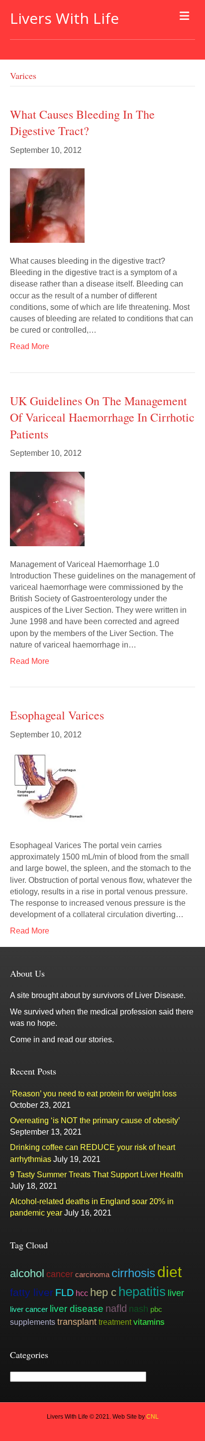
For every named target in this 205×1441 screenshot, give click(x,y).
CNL (152, 1416)
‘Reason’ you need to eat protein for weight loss (93, 1093)
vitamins (149, 1322)
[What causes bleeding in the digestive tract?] (47, 205)
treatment (115, 1321)
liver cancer (29, 1309)
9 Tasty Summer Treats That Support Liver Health (96, 1174)
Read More (29, 346)
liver (176, 1293)
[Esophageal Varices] (47, 789)
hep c (103, 1292)
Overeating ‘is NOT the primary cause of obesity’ (95, 1120)
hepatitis (142, 1291)
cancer (59, 1274)
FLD (64, 1292)
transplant (77, 1322)
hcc (82, 1293)
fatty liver (31, 1292)
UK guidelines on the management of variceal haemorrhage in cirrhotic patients (102, 417)
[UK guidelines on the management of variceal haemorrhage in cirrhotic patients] (47, 508)
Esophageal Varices (57, 715)
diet (169, 1272)
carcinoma (92, 1274)
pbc (156, 1309)
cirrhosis (133, 1273)
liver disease (76, 1308)
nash (138, 1309)
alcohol (27, 1273)
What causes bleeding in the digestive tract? (82, 122)
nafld (116, 1308)
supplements (32, 1321)
